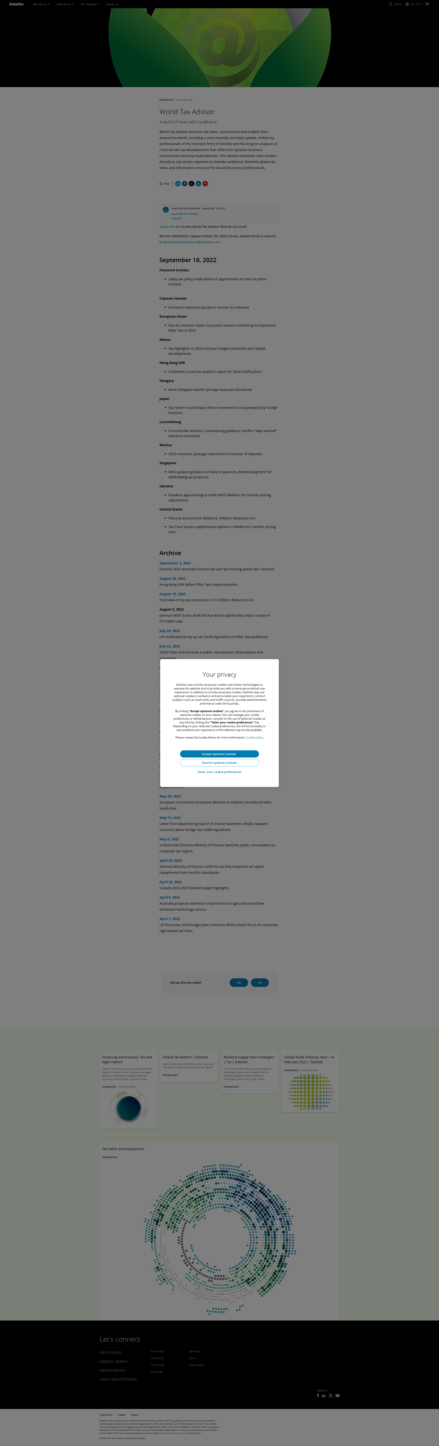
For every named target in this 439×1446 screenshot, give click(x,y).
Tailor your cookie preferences (220, 772)
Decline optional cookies (219, 763)
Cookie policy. (255, 737)
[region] (219, 723)
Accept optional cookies (219, 754)
